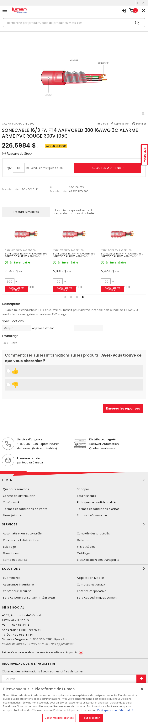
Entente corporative (91, 591)
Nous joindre (12, 515)
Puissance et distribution (21, 540)
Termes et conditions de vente (25, 509)
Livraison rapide (28, 458)
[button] (65, 297)
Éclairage (9, 546)
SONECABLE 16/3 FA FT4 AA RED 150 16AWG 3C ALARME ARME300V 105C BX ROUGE (74, 256)
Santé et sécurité (15, 560)
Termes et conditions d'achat (98, 509)
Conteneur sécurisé (17, 591)
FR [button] (138, 2)
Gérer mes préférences (59, 717)
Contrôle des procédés (93, 533)
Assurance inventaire (18, 584)
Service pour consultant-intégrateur (29, 597)
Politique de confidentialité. (115, 710)
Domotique (11, 553)
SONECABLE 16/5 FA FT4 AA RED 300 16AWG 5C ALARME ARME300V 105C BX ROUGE (26, 256)
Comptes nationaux (91, 584)
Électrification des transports (98, 560)
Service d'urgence (29, 439)
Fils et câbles (86, 546)
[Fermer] (142, 689)
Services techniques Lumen (97, 597)
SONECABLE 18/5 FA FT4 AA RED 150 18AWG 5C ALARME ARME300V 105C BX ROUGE (122, 256)
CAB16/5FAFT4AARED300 (20, 250)
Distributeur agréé (102, 439)
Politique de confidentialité (96, 502)
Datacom (83, 540)
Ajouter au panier (108, 168)
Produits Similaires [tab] (26, 212)
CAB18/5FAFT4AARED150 (116, 250)
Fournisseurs (86, 496)
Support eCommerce (92, 515)
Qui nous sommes (16, 489)
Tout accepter (91, 717)
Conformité (11, 502)
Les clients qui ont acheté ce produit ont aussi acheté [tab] (74, 211)
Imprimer (141, 123)
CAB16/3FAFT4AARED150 (68, 250)
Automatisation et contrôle (22, 533)
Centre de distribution (19, 496)
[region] (74, 704)
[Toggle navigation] (5, 10)
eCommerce (11, 578)
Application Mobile (90, 578)
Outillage (83, 553)
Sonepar (83, 489)
